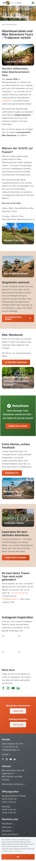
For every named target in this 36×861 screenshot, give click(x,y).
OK (18, 857)
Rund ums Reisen (10, 834)
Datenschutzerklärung (15, 851)
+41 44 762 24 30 (10, 747)
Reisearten (7, 831)
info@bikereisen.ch (10, 599)
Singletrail (6, 101)
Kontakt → (7, 754)
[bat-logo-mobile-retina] (12, 2)
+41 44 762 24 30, (19, 593)
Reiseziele (7, 827)
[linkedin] (18, 688)
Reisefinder (7, 824)
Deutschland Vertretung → (14, 784)
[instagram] (8, 688)
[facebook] (3, 688)
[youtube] (13, 688)
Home (4, 24)
